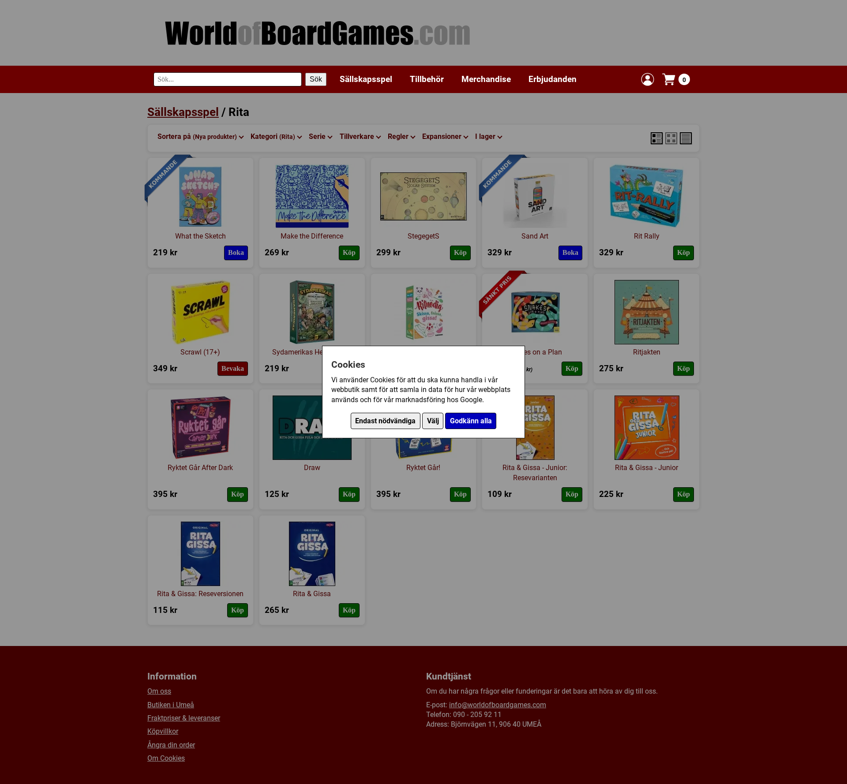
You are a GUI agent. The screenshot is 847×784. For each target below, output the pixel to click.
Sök (316, 79)
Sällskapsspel (366, 79)
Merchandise (486, 79)
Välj (433, 421)
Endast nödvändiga (385, 421)
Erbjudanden (552, 79)
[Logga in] (648, 79)
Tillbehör (427, 79)
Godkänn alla (471, 421)
